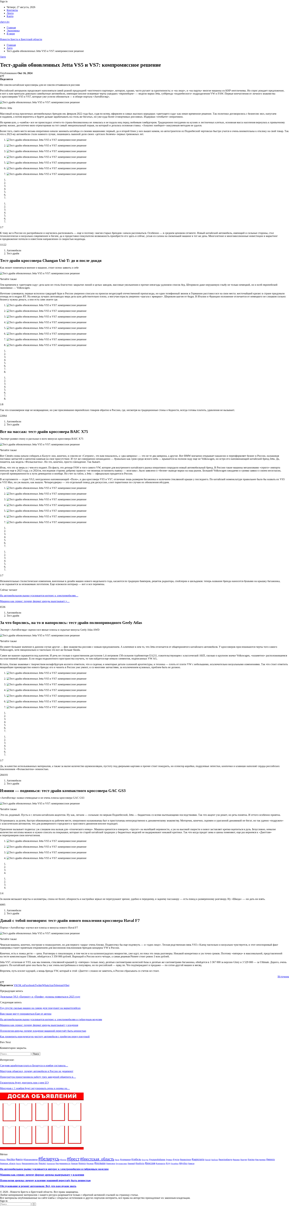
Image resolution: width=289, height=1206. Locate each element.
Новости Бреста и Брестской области (21, 39)
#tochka (11, 1159)
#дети (176, 1159)
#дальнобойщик (157, 1159)
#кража (236, 1159)
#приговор (110, 1163)
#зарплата (198, 1159)
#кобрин (214, 1160)
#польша (100, 1163)
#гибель (136, 1159)
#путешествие (121, 1163)
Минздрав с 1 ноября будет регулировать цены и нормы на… (35, 1088)
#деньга (169, 1159)
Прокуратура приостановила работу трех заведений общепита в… (38, 1076)
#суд (168, 1163)
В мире (11, 33)
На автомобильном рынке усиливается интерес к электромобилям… (39, 595)
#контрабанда (225, 1159)
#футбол (183, 1163)
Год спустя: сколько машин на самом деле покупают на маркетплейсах (40, 1008)
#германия (125, 1159)
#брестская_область (97, 1159)
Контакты (12, 10)
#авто (19, 1159)
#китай (208, 1160)
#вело (117, 1160)
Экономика (13, 30)
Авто (3, 56)
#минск (270, 1159)
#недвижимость (63, 1163)
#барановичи (30, 1159)
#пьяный (131, 1163)
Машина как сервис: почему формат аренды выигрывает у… (35, 601)
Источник (283, 976)
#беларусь (48, 1158)
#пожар (90, 1163)
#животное (185, 1159)
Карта (10, 16)
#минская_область (7, 1163)
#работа (139, 1163)
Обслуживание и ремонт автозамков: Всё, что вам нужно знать (38, 1186)
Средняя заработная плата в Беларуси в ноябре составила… (34, 1065)
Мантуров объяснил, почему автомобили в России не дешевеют (36, 1071)
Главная (11, 27)
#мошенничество (30, 1163)
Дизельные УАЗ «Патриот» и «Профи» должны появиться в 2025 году (40, 996)
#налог (42, 1163)
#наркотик (51, 1163)
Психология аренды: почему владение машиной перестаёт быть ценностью (45, 1180)
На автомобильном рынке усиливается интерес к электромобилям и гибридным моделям (54, 1169)
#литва (251, 1159)
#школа (191, 1163)
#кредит (243, 1159)
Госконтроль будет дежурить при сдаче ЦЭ (24, 1082)
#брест (73, 1158)
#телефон (174, 1163)
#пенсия (74, 1163)
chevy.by (5, 21)
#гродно (145, 1160)
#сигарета (160, 1163)
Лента (10, 13)
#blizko (3, 1160)
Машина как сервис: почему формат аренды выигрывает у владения (42, 1174)
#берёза (63, 1160)
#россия (150, 1163)
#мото (18, 1163)
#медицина (260, 1159)
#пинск (82, 1163)
